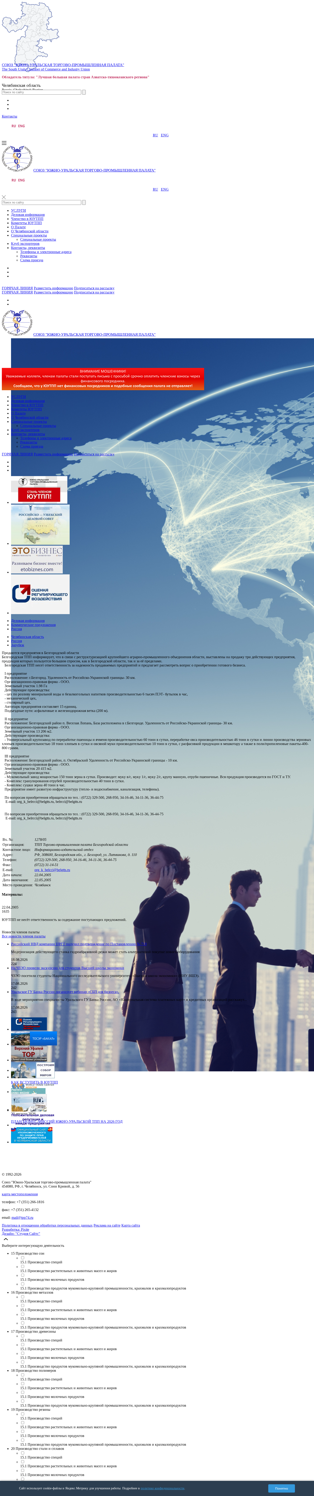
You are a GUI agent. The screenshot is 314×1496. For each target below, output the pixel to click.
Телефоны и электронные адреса (45, 252)
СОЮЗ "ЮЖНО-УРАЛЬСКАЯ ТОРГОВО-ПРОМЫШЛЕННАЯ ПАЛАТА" (63, 65)
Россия (16, 629)
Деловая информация (28, 215)
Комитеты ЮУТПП (26, 223)
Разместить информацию (53, 288)
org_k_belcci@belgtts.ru (52, 870)
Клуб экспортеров (25, 244)
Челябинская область (27, 637)
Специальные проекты (29, 235)
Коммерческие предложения (33, 625)
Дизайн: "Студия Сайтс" (21, 1234)
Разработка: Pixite (15, 1229)
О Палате (18, 227)
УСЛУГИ (18, 210)
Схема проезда (31, 260)
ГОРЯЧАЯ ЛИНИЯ (17, 288)
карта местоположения (20, 1194)
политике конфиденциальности (162, 1488)
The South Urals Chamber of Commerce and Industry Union (46, 69)
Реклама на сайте (107, 1225)
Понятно (281, 1488)
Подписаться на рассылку (94, 288)
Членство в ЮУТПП (27, 219)
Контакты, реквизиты (28, 248)
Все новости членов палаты (24, 936)
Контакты (9, 116)
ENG (165, 135)
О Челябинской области (30, 231)
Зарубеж (17, 645)
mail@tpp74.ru (22, 1217)
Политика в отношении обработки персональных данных (47, 1225)
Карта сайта (130, 1225)
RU (155, 135)
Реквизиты (28, 256)
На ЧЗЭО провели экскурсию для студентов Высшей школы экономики (67, 968)
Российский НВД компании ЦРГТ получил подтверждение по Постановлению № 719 (79, 944)
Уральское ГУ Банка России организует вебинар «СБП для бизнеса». (65, 992)
